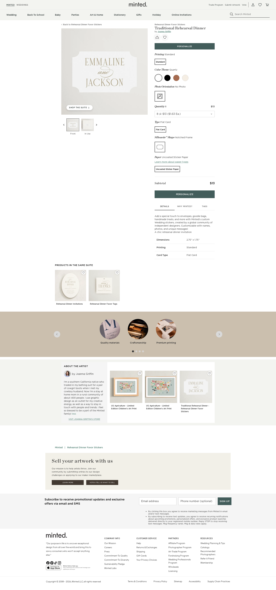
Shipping (140, 551)
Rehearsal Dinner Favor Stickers (85, 447)
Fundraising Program (178, 555)
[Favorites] (260, 4)
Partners (173, 538)
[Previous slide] (63, 124)
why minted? (184, 206)
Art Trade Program (177, 551)
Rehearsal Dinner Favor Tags (103, 304)
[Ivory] (185, 78)
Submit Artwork (232, 5)
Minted (59, 447)
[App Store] (53, 569)
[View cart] (267, 4)
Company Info (112, 538)
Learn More (67, 482)
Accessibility (195, 581)
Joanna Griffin (164, 31)
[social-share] (157, 37)
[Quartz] (158, 78)
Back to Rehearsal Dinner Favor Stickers (82, 24)
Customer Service (146, 538)
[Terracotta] (176, 78)
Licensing (172, 570)
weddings (22, 5)
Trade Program (216, 5)
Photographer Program (180, 547)
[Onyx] (167, 78)
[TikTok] (55, 562)
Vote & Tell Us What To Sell (102, 482)
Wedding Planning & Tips (212, 543)
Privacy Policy (160, 581)
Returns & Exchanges (146, 547)
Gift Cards (141, 555)
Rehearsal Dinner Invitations (69, 304)
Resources (206, 538)
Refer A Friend (207, 558)
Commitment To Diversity (116, 559)
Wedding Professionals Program (179, 561)
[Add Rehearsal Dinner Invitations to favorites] (83, 272)
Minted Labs (110, 568)
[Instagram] (59, 562)
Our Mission (110, 543)
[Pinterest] (52, 562)
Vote (244, 5)
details (164, 206)
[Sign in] (253, 4)
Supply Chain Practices (218, 581)
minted (10, 5)
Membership (206, 562)
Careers (108, 547)
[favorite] (164, 37)
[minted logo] (138, 4)
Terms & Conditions (137, 581)
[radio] (160, 62)
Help (138, 543)
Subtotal (160, 183)
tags (204, 206)
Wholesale (173, 566)
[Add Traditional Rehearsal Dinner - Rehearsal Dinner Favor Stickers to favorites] (209, 373)
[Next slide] (96, 124)
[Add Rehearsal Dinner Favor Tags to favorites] (117, 272)
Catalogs (204, 547)
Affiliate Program (176, 543)
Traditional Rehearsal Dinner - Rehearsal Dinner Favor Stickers (195, 409)
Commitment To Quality (116, 555)
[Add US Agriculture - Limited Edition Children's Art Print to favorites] (140, 373)
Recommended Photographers (207, 553)
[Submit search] (232, 14)
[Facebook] (48, 562)
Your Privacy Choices (146, 559)
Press (107, 551)
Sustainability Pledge (114, 563)
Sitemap (178, 581)
